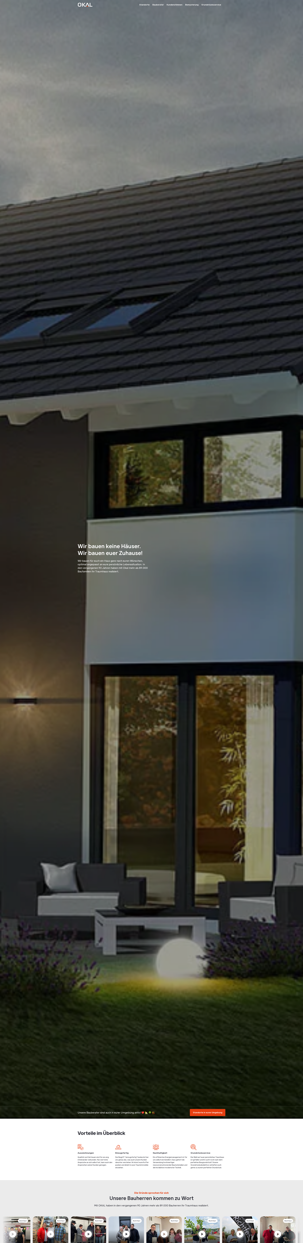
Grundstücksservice (211, 4)
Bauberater (158, 4)
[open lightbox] (17, 1234)
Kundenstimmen (174, 4)
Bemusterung (191, 4)
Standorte (144, 4)
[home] (85, 5)
